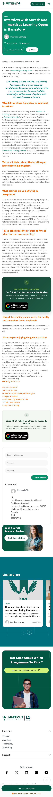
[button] (29, 632)
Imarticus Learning (18, 37)
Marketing (7, 747)
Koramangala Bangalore (21, 70)
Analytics (6, 740)
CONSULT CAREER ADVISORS (24, 670)
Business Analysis (11, 117)
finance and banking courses (14, 150)
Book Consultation (16, 538)
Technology (7, 743)
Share (33, 50)
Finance (5, 736)
